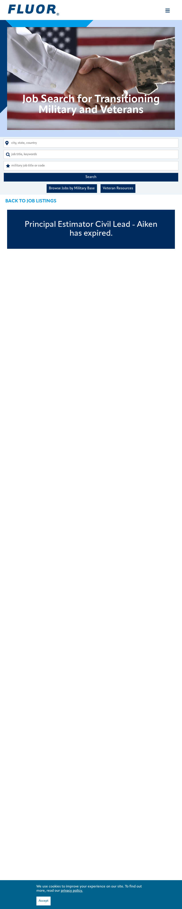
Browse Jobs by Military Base (72, 188)
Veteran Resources (118, 188)
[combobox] (91, 143)
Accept (43, 901)
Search (91, 177)
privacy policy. (72, 891)
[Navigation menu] (167, 10)
